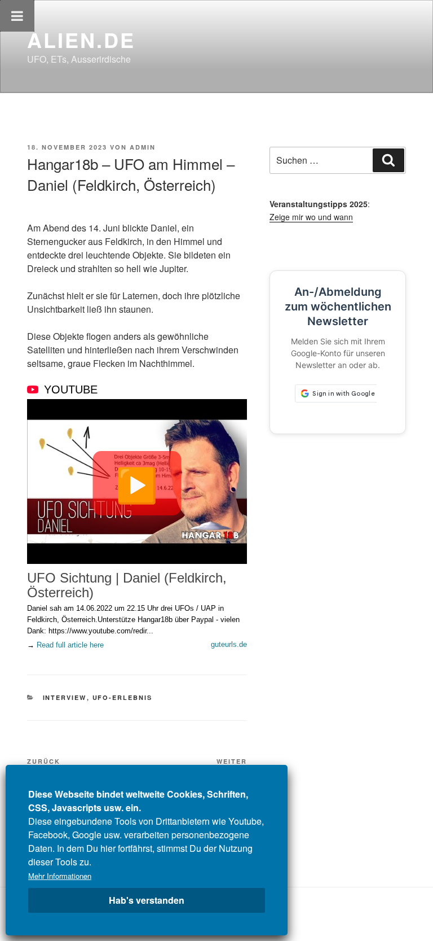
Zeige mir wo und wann (311, 216)
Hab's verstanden (146, 900)
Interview (65, 697)
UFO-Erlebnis (122, 697)
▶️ (136, 483)
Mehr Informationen (59, 875)
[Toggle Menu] (17, 16)
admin (143, 147)
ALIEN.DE (81, 39)
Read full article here (70, 645)
